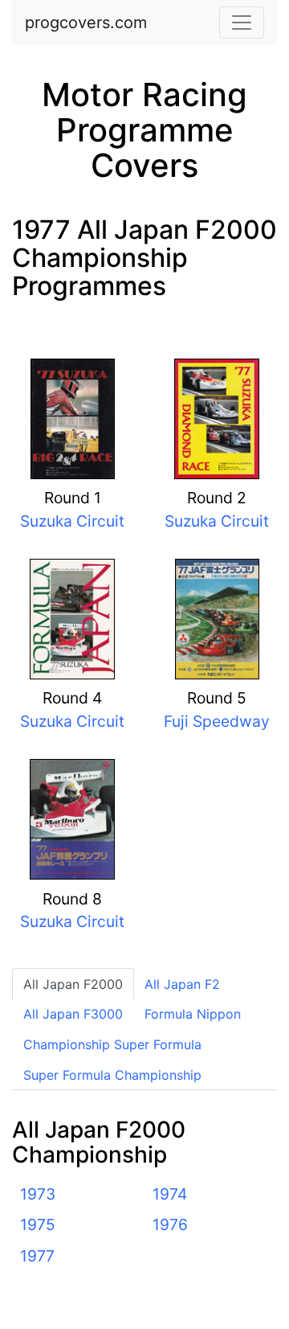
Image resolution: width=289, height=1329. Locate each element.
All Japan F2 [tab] (182, 984)
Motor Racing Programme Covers (144, 130)
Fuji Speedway (217, 721)
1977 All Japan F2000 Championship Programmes (144, 257)
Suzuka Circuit (72, 521)
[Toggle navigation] (241, 22)
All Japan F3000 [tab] (73, 1014)
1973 (37, 1194)
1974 (170, 1194)
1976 (170, 1224)
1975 (37, 1224)
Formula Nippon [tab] (192, 1014)
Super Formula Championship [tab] (112, 1075)
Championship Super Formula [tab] (112, 1044)
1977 (37, 1255)
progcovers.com (86, 22)
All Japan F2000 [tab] (73, 984)
